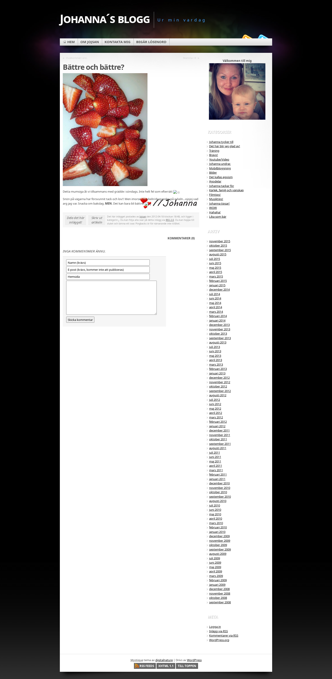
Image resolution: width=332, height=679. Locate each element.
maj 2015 (215, 268)
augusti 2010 (217, 501)
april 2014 (215, 307)
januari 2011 (217, 479)
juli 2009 (214, 558)
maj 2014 (215, 303)
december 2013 (219, 325)
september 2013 (220, 338)
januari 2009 (217, 585)
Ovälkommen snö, (76, 58)
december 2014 (219, 289)
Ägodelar (215, 181)
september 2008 (220, 602)
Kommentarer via (223, 635)
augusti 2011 (217, 448)
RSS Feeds (147, 666)
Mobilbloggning (220, 168)
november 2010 (219, 488)
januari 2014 (217, 320)
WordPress (194, 660)
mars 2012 (216, 417)
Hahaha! (215, 212)
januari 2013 (217, 373)
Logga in (215, 627)
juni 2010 (215, 510)
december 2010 (219, 483)
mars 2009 (216, 576)
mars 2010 (216, 523)
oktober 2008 (218, 598)
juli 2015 (214, 259)
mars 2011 (216, 470)
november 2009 (219, 541)
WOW (213, 208)
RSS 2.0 (170, 220)
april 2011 (215, 466)
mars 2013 (216, 364)
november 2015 (219, 241)
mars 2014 (216, 312)
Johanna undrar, (220, 164)
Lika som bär (217, 217)
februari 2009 (218, 580)
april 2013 (215, 360)
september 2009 (220, 549)
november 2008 (219, 593)
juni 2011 (215, 457)
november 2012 (219, 382)
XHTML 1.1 (165, 666)
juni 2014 (215, 298)
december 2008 (219, 589)
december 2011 (219, 430)
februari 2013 (218, 369)
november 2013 (219, 329)
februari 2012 (218, 422)
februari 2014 (218, 316)
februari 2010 (218, 527)
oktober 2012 (218, 386)
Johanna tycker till (221, 142)
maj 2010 (215, 514)
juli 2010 (214, 505)
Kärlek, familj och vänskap (226, 190)
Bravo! (213, 155)
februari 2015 (218, 281)
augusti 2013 (217, 342)
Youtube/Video (219, 159)
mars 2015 (216, 276)
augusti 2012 (217, 395)
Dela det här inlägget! (75, 219)
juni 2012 (215, 404)
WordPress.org (219, 640)
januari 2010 (217, 532)
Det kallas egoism (221, 177)
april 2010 (215, 518)
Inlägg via (218, 631)
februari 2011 (218, 474)
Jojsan (143, 216)
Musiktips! (216, 199)
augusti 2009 (217, 554)
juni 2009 (215, 562)
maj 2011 (215, 461)
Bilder (213, 172)
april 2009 (215, 571)
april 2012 (215, 413)
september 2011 (220, 444)
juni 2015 (215, 263)
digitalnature (164, 660)
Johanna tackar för (221, 186)
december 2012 (219, 378)
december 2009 (219, 536)
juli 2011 (214, 452)
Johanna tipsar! (219, 203)
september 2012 (220, 391)
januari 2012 (217, 426)
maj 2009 (215, 567)
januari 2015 (217, 285)
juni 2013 (215, 351)
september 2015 (220, 250)
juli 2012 (214, 400)
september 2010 (220, 497)
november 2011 (219, 435)
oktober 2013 (218, 333)
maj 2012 (215, 408)
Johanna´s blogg (105, 18)
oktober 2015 (218, 245)
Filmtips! (215, 195)
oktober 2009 (218, 545)
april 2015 (215, 272)
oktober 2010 (218, 492)
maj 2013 (215, 356)
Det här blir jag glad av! (224, 146)
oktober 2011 (218, 439)
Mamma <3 (189, 58)
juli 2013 (214, 347)
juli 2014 (214, 294)
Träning (214, 151)
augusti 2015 (217, 254)
